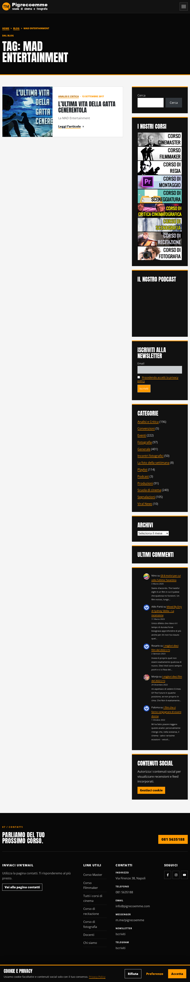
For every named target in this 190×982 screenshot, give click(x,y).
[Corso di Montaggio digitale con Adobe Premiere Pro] (159, 182)
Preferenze (154, 974)
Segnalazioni (146, 497)
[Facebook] (167, 875)
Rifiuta (133, 974)
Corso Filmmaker (90, 885)
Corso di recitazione (91, 911)
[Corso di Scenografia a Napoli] (159, 224)
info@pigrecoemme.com (133, 906)
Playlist (142, 469)
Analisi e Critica (68, 96)
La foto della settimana (153, 463)
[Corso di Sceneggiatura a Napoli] (159, 196)
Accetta (177, 974)
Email (140, 363)
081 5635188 (173, 839)
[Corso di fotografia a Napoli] (159, 253)
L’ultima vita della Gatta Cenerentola (86, 107)
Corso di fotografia (90, 924)
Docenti (88, 935)
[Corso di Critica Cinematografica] (159, 210)
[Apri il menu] (184, 6)
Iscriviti (120, 934)
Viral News (144, 504)
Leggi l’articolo (69, 126)
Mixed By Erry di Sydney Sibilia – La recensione (166, 611)
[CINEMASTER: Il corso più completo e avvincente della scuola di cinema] (159, 139)
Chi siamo (90, 943)
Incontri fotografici (150, 456)
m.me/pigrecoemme (130, 920)
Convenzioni (146, 428)
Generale (143, 449)
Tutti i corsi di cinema (92, 898)
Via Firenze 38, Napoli (130, 878)
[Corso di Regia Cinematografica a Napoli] (159, 167)
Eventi (141, 435)
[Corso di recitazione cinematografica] (159, 239)
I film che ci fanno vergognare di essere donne (166, 712)
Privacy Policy (97, 976)
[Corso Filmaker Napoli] (159, 153)
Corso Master (92, 875)
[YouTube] (184, 875)
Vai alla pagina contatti (22, 887)
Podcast (143, 476)
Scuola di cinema (149, 490)
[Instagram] (176, 875)
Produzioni (145, 483)
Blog (16, 28)
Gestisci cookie (151, 790)
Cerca (141, 95)
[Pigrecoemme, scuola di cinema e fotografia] (25, 6)
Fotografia (144, 442)
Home (5, 28)
